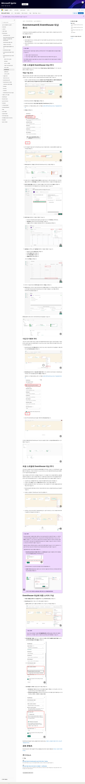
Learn (24, 21)
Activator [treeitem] (6, 61)
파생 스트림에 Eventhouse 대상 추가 (77, 28)
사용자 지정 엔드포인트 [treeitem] (8, 65)
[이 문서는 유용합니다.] (71, 38)
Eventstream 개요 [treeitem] (6, 35)
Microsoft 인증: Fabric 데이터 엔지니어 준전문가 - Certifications (35, 766)
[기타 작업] (61, 21)
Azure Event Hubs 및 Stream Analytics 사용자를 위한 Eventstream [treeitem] (8, 39)
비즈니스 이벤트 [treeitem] (7, 63)
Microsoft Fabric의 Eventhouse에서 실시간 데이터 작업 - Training (35, 761)
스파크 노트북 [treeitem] (6, 73)
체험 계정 (75, 13)
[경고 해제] (83, 2)
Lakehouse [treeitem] (6, 71)
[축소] (14, 20)
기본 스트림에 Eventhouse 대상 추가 (77, 25)
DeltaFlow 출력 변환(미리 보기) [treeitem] (8, 47)
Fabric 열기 (81, 13)
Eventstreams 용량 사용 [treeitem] (7, 42)
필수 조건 (73, 23)
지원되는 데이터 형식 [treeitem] (7, 44)
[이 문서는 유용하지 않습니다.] (72, 38)
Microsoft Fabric (29, 21)
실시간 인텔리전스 (37, 21)
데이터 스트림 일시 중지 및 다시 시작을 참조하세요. (42, 591)
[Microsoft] (2, 10)
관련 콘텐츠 (73, 32)
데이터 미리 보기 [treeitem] (6, 78)
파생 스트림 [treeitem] (6, 67)
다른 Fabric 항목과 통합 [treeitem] (7, 84)
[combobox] (7, 22)
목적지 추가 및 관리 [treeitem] (7, 59)
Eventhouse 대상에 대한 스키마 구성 (77, 30)
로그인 (82, 10)
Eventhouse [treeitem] (6, 69)
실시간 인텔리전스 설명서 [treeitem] (7, 24)
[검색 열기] (79, 10)
